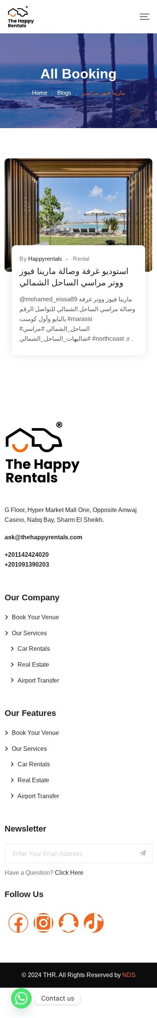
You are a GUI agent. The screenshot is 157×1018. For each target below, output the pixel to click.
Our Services (29, 633)
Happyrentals (45, 258)
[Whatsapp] (21, 998)
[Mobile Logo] (21, 16)
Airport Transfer (38, 680)
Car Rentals (34, 648)
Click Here (69, 872)
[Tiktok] (94, 923)
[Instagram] (43, 923)
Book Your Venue (35, 617)
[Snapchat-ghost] (68, 923)
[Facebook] (18, 923)
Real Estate (33, 664)
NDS (129, 975)
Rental (81, 258)
